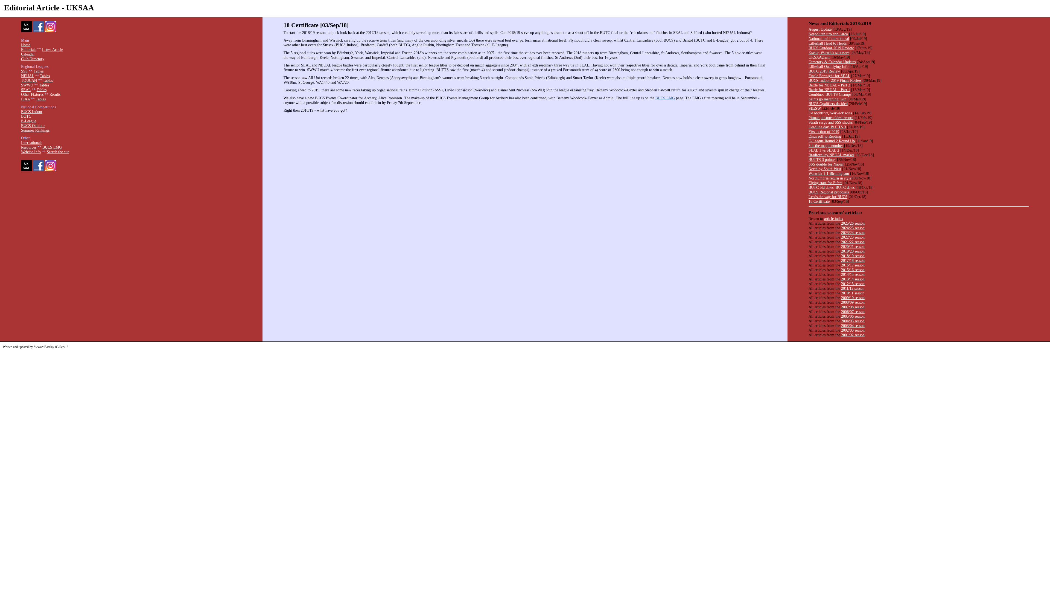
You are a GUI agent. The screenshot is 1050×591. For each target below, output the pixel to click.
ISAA (25, 99)
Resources (28, 147)
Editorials (28, 49)
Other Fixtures (32, 94)
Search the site (58, 152)
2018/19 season (853, 256)
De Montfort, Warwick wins (830, 113)
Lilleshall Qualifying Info (828, 66)
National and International (829, 38)
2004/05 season (853, 321)
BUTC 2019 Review (824, 71)
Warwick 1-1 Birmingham (829, 173)
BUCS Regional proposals (829, 192)
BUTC (26, 116)
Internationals (31, 142)
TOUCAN (29, 80)
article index (833, 218)
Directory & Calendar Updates (832, 62)
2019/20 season (853, 251)
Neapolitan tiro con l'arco (828, 34)
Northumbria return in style (830, 178)
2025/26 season (853, 223)
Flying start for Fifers (825, 183)
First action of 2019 (824, 131)
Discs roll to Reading (825, 136)
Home (25, 45)
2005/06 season (853, 316)
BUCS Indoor (31, 111)
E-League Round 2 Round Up (832, 141)
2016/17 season (853, 265)
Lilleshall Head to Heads (828, 43)
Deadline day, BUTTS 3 (827, 127)
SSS (24, 71)
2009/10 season (853, 298)
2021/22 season (853, 242)
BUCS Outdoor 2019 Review (831, 48)
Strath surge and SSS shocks (831, 122)
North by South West (825, 169)
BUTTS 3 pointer (822, 159)
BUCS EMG (665, 98)
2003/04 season (853, 325)
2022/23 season (853, 237)
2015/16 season (853, 270)
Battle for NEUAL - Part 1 (829, 90)
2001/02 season (853, 335)
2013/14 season (853, 279)
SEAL (26, 90)
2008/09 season (853, 302)
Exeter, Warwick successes (829, 52)
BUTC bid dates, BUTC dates (831, 187)
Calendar (28, 54)
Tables (38, 71)
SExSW (815, 108)
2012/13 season (853, 284)
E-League (28, 121)
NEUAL (27, 76)
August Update (820, 29)
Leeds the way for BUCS (828, 197)
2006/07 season (853, 311)
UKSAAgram (819, 57)
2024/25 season (853, 228)
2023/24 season (853, 232)
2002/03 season (853, 330)
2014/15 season (853, 274)
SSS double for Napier (826, 164)
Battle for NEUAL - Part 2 (829, 85)
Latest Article (52, 49)
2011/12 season (852, 288)
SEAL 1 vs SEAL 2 (824, 150)
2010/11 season (852, 293)
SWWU (27, 85)
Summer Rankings (35, 130)
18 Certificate (819, 201)
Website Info (31, 152)
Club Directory (32, 59)
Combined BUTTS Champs (830, 94)
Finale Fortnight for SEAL (829, 76)
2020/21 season (853, 246)
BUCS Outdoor (33, 125)
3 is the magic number (826, 145)
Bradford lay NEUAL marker (831, 155)
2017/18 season (853, 260)
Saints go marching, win (827, 99)
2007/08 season (853, 307)
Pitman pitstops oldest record (831, 117)
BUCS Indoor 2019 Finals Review (835, 80)
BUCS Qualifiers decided (828, 104)
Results (54, 94)
